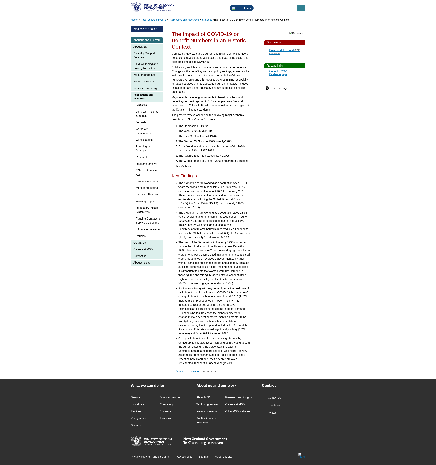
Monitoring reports (147, 187)
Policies (141, 236)
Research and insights (146, 88)
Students (136, 425)
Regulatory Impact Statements (147, 209)
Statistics (207, 19)
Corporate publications (143, 131)
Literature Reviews (147, 194)
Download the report (196, 371)
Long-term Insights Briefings (147, 113)
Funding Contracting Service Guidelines (148, 220)
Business (165, 411)
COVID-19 (139, 242)
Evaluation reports (147, 181)
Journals (141, 122)
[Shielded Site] (301, 456)
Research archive (146, 163)
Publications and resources (184, 19)
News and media (143, 81)
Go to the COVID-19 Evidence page (281, 73)
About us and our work (153, 19)
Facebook (274, 405)
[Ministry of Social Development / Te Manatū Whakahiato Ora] (153, 7)
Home (134, 19)
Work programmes (144, 74)
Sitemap (204, 456)
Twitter (272, 412)
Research (142, 157)
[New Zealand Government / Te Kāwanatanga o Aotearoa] (205, 441)
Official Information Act (147, 172)
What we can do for (145, 28)
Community (167, 404)
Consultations (144, 139)
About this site (141, 262)
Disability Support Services (144, 55)
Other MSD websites (237, 411)
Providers (165, 418)
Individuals (137, 404)
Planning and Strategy (144, 148)
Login (247, 8)
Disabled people (170, 397)
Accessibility (184, 456)
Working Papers (145, 201)
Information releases (148, 229)
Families (136, 411)
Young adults (139, 418)
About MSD (140, 46)
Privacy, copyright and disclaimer (150, 456)
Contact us (139, 256)
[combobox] (282, 8)
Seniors (135, 397)
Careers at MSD (143, 249)
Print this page (279, 88)
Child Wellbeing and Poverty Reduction (145, 66)
